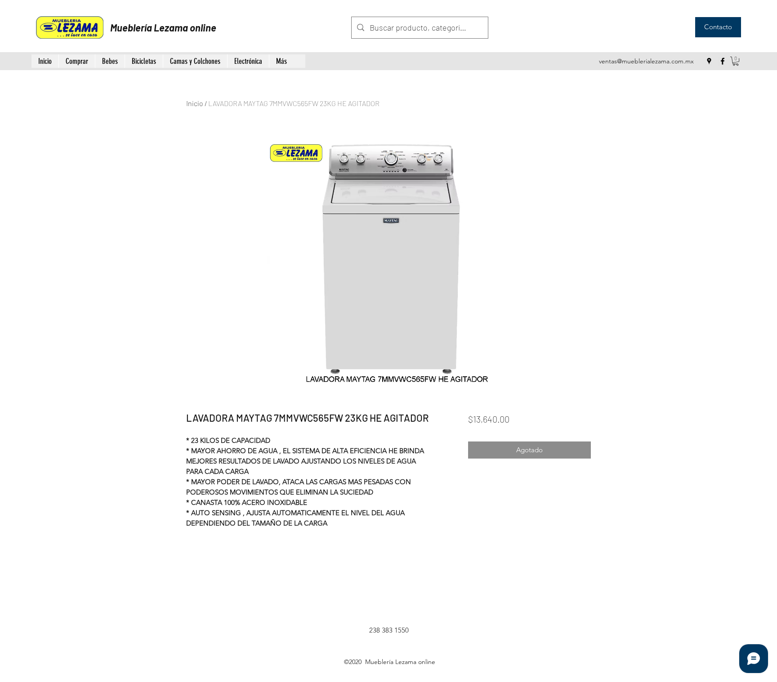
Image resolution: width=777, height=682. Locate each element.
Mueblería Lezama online (163, 27)
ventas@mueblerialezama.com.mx (646, 61)
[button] (735, 61)
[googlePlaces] (709, 61)
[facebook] (722, 61)
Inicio (194, 103)
